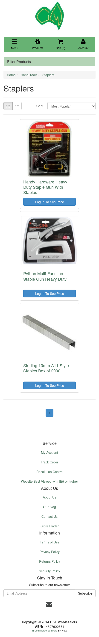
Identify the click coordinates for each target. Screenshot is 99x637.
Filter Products (19, 62)
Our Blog (49, 506)
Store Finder (50, 526)
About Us (49, 497)
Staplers (48, 74)
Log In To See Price (49, 201)
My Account (49, 452)
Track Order (49, 462)
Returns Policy (49, 561)
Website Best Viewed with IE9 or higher (49, 481)
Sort (39, 106)
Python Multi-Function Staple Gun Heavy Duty (45, 276)
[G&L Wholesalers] (49, 15)
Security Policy (49, 571)
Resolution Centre (49, 471)
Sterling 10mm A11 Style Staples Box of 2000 (46, 368)
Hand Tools (29, 74)
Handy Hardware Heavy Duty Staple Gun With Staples (45, 187)
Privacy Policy (50, 551)
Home (11, 74)
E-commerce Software (44, 630)
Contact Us (49, 516)
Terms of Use (49, 542)
